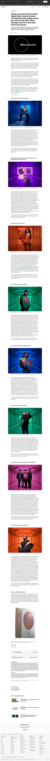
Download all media (32, 657)
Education (40, 738)
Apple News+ (12, 749)
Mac (1, 738)
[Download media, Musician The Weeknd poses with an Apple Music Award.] (38, 127)
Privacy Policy (17, 759)
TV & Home (2, 746)
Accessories (2, 748)
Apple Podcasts (13, 750)
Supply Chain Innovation (42, 743)
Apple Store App (22, 743)
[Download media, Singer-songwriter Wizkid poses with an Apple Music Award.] (38, 312)
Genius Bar (21, 738)
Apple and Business (32, 737)
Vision (2, 743)
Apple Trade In (22, 746)
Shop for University (32, 744)
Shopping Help (22, 751)
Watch (2, 742)
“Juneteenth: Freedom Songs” (20, 268)
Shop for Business (32, 738)
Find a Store (21, 737)
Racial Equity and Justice (42, 742)
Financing (21, 747)
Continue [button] (45, 1)
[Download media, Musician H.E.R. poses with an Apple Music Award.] (38, 252)
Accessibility (41, 737)
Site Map (34, 759)
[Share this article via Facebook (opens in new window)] (11, 33)
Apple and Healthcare (33, 747)
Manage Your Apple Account (14, 737)
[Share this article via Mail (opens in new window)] (15, 33)
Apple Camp (21, 742)
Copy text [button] (34, 652)
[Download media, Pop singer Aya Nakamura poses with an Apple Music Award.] (38, 374)
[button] (34, 2)
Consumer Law (22, 752)
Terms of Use (22, 759)
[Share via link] (17, 33)
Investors (40, 750)
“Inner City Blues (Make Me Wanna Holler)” (24, 267)
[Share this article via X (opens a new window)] (13, 33)
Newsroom (3, 6)
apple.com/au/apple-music (21, 670)
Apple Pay (2, 754)
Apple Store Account (13, 738)
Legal (31, 759)
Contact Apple (41, 754)
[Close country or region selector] (48, 1)
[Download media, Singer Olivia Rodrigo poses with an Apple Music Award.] (38, 188)
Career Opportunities (42, 749)
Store (2, 737)
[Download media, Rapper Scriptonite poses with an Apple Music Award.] (38, 553)
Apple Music (12, 745)
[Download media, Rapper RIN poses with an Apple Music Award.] (38, 435)
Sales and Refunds (27, 759)
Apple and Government (33, 750)
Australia (48, 759)
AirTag (2, 747)
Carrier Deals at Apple (23, 748)
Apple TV (12, 744)
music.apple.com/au (21, 669)
